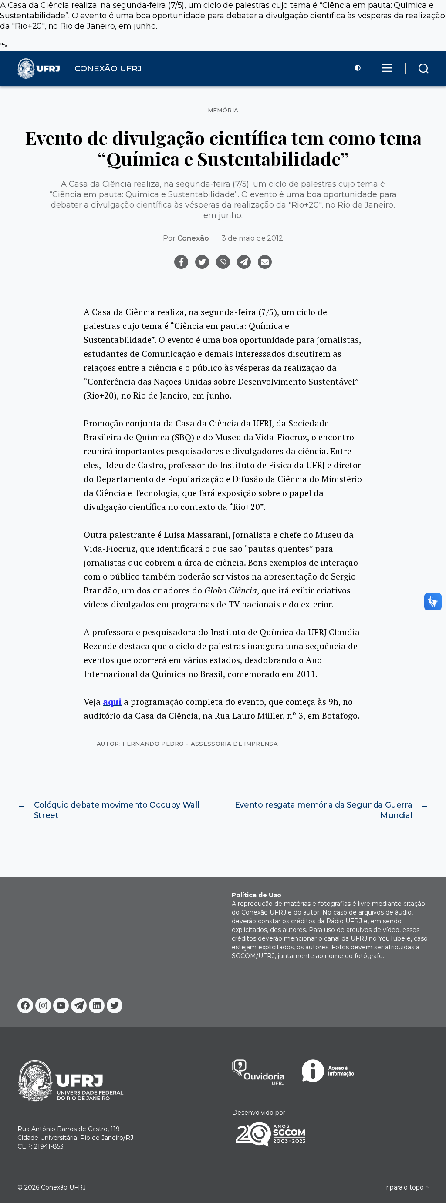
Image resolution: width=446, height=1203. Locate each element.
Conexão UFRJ (63, 1187)
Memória (223, 110)
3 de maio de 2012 (252, 238)
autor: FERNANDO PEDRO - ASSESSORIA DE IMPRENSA (187, 743)
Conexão (193, 238)
